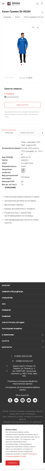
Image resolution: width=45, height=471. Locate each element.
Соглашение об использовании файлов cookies (22, 388)
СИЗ (4, 304)
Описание (9, 133)
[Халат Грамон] (22, 48)
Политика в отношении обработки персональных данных (22, 382)
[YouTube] (29, 400)
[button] (21, 65)
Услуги (5, 341)
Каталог (6, 285)
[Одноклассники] (10, 400)
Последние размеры (12, 329)
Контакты (7, 347)
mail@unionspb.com (24, 361)
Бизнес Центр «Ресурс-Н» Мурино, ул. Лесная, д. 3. (24, 367)
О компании (8, 335)
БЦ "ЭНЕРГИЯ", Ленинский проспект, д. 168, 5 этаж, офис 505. (24, 373)
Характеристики (27, 133)
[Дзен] (22, 400)
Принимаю (12, 463)
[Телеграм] (35, 400)
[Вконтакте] (16, 400)
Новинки (6, 316)
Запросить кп (43, 19)
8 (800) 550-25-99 (23, 356)
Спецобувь (7, 298)
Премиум (6, 310)
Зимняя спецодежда (12, 292)
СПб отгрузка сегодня (13, 322)
